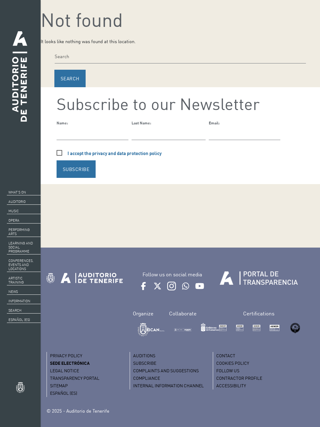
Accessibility (231, 385)
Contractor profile (239, 378)
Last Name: (141, 123)
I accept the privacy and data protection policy (115, 153)
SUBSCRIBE (76, 169)
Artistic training (16, 280)
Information (19, 301)
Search (15, 310)
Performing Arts (19, 232)
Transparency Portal (74, 378)
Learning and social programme (20, 247)
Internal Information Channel (168, 385)
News (13, 291)
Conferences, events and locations (20, 265)
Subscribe (144, 363)
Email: (214, 123)
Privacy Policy (66, 355)
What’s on (17, 192)
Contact (225, 355)
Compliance (146, 378)
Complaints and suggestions (166, 370)
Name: (62, 123)
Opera (13, 220)
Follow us (227, 370)
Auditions (144, 355)
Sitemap (59, 385)
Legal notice (64, 370)
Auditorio (17, 201)
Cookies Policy (232, 363)
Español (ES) (19, 320)
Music (13, 211)
